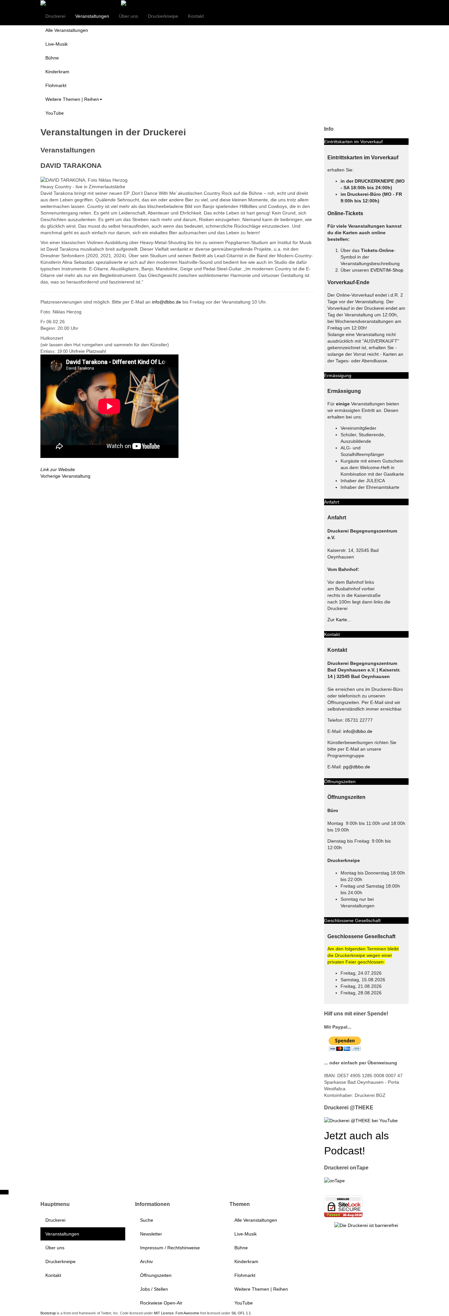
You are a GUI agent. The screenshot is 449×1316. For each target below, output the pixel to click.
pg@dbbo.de (356, 766)
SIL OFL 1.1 (241, 1313)
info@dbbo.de (166, 302)
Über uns (128, 16)
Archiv (146, 1261)
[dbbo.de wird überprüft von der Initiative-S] (366, 1225)
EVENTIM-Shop (386, 270)
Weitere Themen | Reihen (72, 99)
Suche (146, 1220)
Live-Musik (56, 44)
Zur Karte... (339, 619)
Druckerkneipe (163, 16)
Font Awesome (187, 1313)
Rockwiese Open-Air (161, 1302)
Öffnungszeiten (156, 1275)
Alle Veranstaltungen (66, 30)
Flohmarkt (55, 85)
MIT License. (164, 1313)
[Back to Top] (4, 1192)
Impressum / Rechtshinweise (170, 1247)
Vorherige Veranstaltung (65, 476)
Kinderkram (57, 71)
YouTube (54, 113)
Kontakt (196, 16)
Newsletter (151, 1234)
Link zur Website (57, 469)
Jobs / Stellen (154, 1289)
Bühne (52, 57)
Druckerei (55, 16)
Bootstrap (48, 1313)
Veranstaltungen (92, 16)
